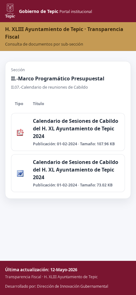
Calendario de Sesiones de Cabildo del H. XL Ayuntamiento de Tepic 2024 (75, 128)
